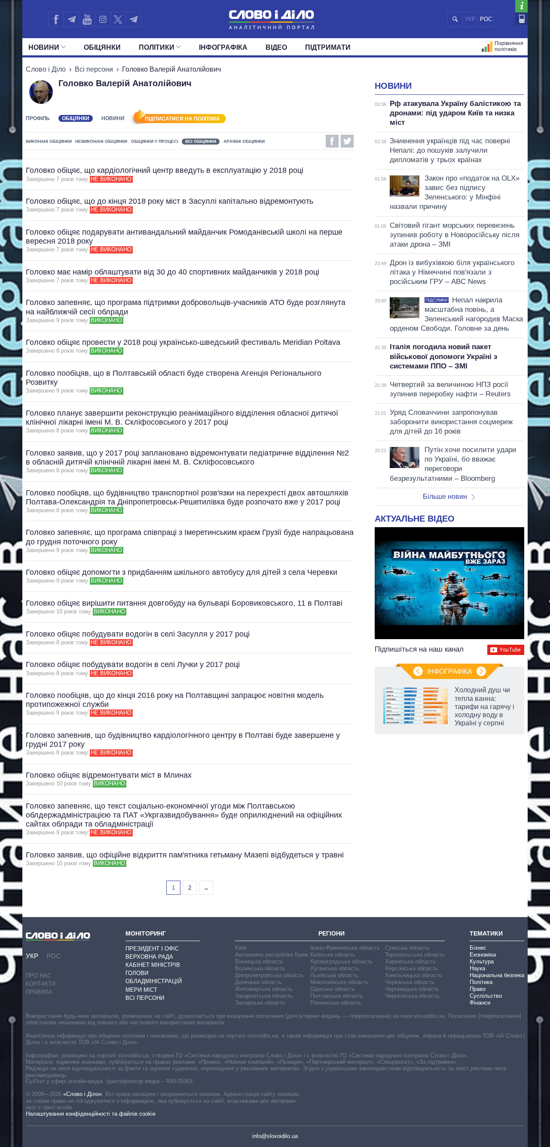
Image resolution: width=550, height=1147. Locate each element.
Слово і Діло (46, 69)
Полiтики (156, 47)
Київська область (332, 954)
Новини (43, 47)
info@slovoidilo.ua (275, 1136)
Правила (39, 992)
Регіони (331, 933)
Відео (276, 47)
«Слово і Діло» (82, 1094)
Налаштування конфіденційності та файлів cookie (91, 1114)
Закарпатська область (264, 996)
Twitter (347, 141)
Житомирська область (264, 989)
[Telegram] (71, 19)
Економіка (483, 954)
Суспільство (486, 996)
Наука (477, 968)
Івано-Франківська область (345, 948)
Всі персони (94, 69)
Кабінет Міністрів (152, 965)
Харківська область (410, 961)
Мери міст (141, 990)
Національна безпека (497, 975)
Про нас (38, 975)
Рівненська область (335, 1002)
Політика (481, 982)
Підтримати (328, 47)
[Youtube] (87, 19)
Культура (482, 961)
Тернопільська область (415, 954)
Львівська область (334, 975)
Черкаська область (409, 982)
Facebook (332, 141)
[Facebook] (56, 19)
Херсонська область (411, 968)
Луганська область (334, 968)
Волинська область (260, 968)
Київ (240, 948)
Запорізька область (260, 1002)
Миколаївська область (339, 982)
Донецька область (258, 982)
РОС (486, 19)
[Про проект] (521, 6)
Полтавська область (336, 996)
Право (478, 989)
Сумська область (407, 948)
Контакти (40, 984)
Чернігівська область (412, 996)
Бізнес (478, 948)
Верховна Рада (149, 957)
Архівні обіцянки (244, 141)
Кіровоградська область (341, 961)
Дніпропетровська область (269, 975)
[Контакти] (521, 18)
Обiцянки (102, 47)
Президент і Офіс (152, 948)
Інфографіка (223, 47)
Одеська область (332, 989)
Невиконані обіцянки (101, 141)
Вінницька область (259, 961)
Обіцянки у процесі (154, 141)
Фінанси (480, 1002)
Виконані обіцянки (49, 141)
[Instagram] (102, 19)
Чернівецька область (412, 989)
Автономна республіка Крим (271, 954)
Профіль (38, 118)
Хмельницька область (413, 975)
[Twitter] (118, 19)
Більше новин (445, 496)
